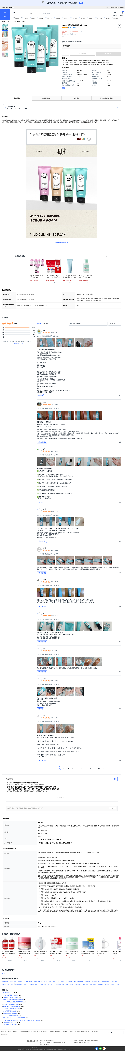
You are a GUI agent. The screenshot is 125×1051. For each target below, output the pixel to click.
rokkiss (71, 984)
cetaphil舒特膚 (105, 981)
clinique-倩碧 (33, 984)
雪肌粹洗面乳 (29, 981)
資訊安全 (72, 1031)
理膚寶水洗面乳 (96, 981)
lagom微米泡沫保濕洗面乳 (96, 984)
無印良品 (26, 984)
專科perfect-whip (38, 981)
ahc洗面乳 (87, 981)
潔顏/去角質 (17, 22)
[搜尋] (109, 13)
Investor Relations (12, 1031)
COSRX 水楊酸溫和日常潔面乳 (10, 1015)
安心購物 (65, 1031)
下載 (81, 3)
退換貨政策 (35, 1031)
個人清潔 (10, 22)
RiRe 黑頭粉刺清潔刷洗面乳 (10, 1024)
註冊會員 (112, 7)
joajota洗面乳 (69, 981)
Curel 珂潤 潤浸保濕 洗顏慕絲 (10, 997)
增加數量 (68, 54)
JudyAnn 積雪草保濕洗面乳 (10, 1022)
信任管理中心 (44, 1031)
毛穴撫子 (50, 984)
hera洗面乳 (78, 984)
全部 (31, 13)
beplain (107, 984)
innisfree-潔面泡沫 (59, 984)
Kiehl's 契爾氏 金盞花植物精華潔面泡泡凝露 (14, 1002)
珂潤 (67, 984)
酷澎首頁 (4, 22)
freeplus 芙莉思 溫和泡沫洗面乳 (11, 1004)
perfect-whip (114, 981)
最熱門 (39, 324)
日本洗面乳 (13, 981)
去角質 (3, 973)
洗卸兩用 (118, 984)
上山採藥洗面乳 (42, 984)
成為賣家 (122, 7)
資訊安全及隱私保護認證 (83, 1031)
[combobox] (114, 324)
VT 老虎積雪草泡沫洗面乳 (9, 1011)
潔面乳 (23, 22)
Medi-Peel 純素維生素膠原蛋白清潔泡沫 (13, 999)
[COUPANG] (32, 1041)
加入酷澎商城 (95, 1031)
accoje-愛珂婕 (60, 981)
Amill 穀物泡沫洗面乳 (8, 993)
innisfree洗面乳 (5, 984)
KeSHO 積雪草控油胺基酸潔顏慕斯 (11, 1006)
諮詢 (115, 779)
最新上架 (45, 324)
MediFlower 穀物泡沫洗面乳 (10, 1013)
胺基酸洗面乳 (47, 981)
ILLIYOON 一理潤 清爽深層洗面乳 (11, 1008)
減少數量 (68, 53)
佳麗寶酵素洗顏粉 (78, 981)
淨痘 (12, 984)
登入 (108, 7)
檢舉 (113, 808)
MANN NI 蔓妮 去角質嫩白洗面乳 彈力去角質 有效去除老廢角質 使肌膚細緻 (21, 1020)
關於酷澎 (3, 1031)
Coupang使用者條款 (25, 1031)
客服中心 (117, 7)
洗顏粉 (112, 984)
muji (54, 981)
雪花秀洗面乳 (5, 981)
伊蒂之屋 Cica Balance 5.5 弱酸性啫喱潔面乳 (14, 1018)
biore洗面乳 (21, 981)
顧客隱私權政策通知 (55, 1031)
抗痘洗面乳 (85, 984)
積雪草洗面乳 (18, 984)
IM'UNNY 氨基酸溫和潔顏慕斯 (10, 995)
